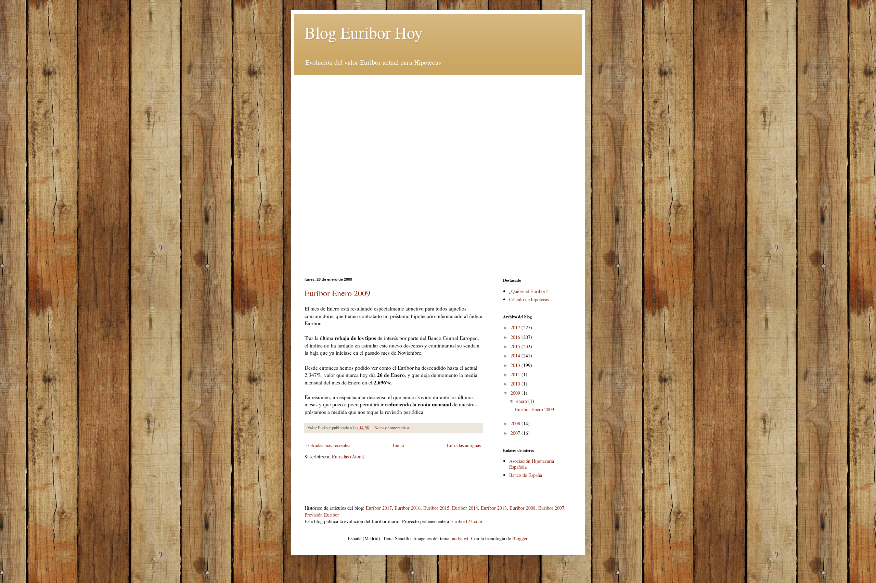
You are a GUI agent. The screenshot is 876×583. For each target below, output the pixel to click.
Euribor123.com (466, 521)
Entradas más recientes (328, 445)
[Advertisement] (438, 123)
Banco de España (525, 475)
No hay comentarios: (393, 428)
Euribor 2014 (465, 508)
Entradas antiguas (464, 445)
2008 (516, 423)
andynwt (460, 538)
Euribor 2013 (494, 508)
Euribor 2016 (408, 508)
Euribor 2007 (551, 508)
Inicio (398, 445)
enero (522, 401)
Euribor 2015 (436, 508)
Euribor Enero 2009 (337, 293)
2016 (516, 337)
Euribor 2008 (523, 508)
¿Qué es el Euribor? (528, 291)
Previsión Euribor (322, 514)
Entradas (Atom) (348, 456)
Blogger (519, 538)
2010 (516, 383)
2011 (516, 374)
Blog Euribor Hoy (364, 32)
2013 (516, 365)
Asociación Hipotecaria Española (531, 464)
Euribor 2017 (379, 508)
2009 (516, 393)
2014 (516, 355)
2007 (516, 433)
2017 (516, 327)
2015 (516, 346)
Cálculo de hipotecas (529, 299)
